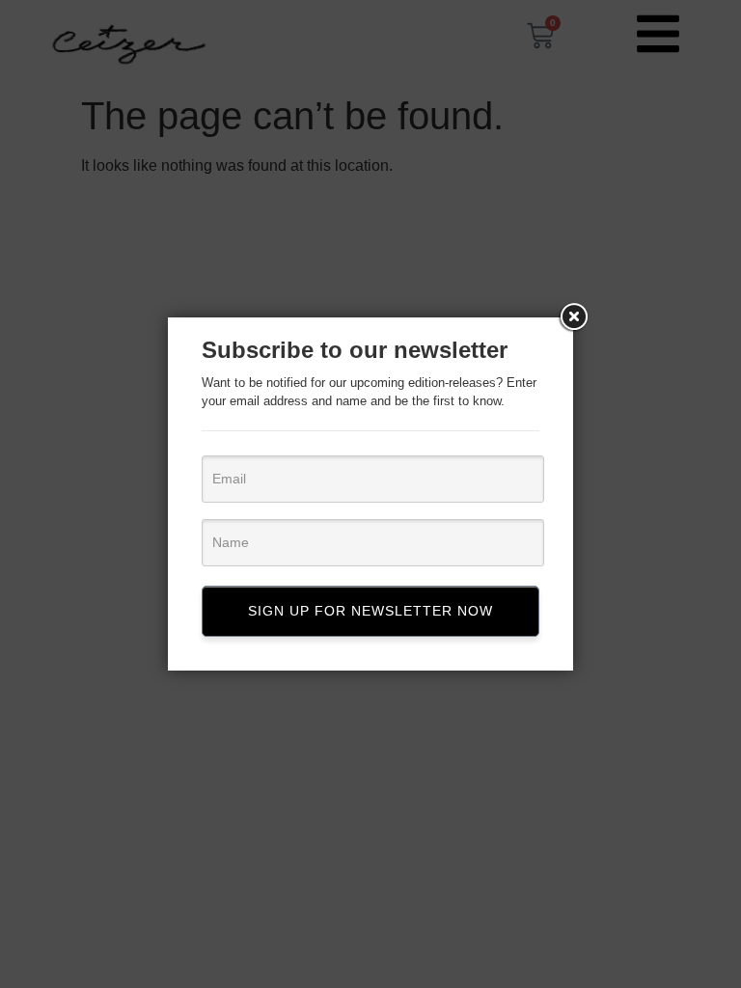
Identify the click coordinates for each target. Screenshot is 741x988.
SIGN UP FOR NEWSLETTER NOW (370, 610)
